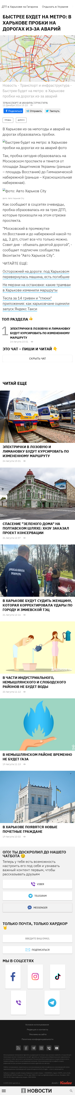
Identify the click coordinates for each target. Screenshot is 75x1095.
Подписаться (41, 949)
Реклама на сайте (38, 1034)
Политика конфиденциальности (37, 1039)
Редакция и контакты (37, 1029)
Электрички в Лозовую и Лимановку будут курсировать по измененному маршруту (40, 333)
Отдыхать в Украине (55, 6)
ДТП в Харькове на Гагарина (20, 6)
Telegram (40, 895)
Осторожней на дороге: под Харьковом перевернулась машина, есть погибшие (36, 274)
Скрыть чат (37, 358)
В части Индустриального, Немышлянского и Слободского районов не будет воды (34, 682)
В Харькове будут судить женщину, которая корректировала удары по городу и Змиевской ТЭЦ (37, 605)
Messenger (40, 907)
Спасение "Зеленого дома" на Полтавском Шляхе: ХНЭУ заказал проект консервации (36, 528)
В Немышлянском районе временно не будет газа (37, 756)
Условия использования (37, 1024)
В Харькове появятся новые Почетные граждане (30, 829)
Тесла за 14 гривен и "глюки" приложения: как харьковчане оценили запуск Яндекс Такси (36, 303)
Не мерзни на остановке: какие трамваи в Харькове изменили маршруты (37, 287)
